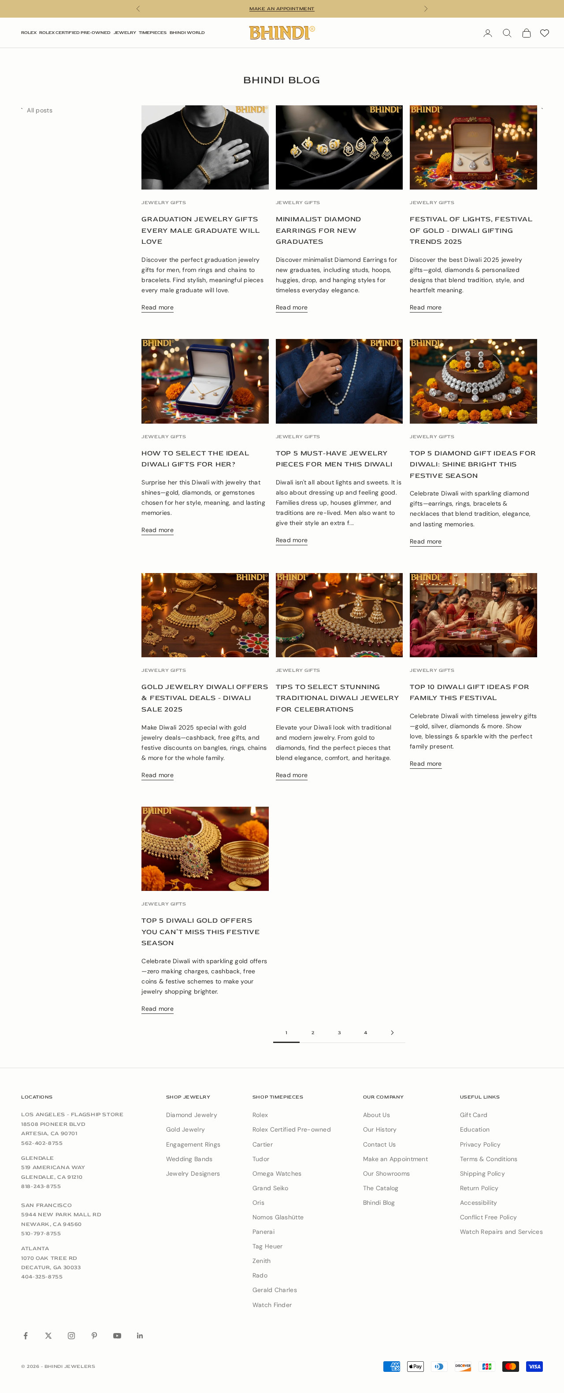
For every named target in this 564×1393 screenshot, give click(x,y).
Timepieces (153, 32)
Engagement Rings (193, 1144)
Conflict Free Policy (488, 1217)
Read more (157, 307)
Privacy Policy (480, 1144)
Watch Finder (272, 1305)
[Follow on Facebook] (25, 1335)
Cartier (262, 1144)
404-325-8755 (42, 1276)
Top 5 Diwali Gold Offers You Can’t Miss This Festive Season (200, 931)
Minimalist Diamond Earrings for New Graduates (318, 230)
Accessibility (478, 1203)
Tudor (260, 1159)
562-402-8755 (42, 1143)
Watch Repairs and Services (501, 1232)
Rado (259, 1275)
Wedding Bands (189, 1159)
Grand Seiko (270, 1188)
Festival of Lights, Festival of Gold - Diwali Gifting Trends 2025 (471, 230)
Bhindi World (187, 32)
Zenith (261, 1261)
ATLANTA (35, 1248)
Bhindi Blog (379, 1203)
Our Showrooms (386, 1173)
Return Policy (479, 1188)
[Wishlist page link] (544, 33)
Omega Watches (277, 1173)
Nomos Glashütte (278, 1217)
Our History (380, 1129)
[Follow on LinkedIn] (140, 1335)
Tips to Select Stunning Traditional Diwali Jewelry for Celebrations (337, 698)
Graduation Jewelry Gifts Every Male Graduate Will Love (200, 230)
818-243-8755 (41, 1186)
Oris (258, 1203)
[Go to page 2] (392, 1033)
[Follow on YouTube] (117, 1335)
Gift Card (474, 1115)
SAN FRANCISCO (46, 1205)
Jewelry (125, 32)
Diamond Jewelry (191, 1115)
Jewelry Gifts (163, 202)
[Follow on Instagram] (71, 1335)
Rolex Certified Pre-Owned (75, 32)
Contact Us (379, 1144)
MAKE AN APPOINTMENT (281, 8)
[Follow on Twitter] (48, 1335)
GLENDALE (37, 1158)
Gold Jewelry (185, 1129)
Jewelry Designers (193, 1173)
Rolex (29, 32)
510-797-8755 (41, 1233)
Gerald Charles (274, 1290)
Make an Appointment (395, 1159)
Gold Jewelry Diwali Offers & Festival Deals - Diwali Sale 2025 (204, 698)
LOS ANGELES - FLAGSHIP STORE (72, 1114)
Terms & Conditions (489, 1159)
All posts (39, 110)
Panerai (263, 1232)
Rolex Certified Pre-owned (291, 1129)
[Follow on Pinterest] (94, 1335)
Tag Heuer (267, 1246)
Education (475, 1129)
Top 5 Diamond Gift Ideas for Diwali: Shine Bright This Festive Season (473, 464)
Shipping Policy (482, 1173)
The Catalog (381, 1188)
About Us (376, 1115)
